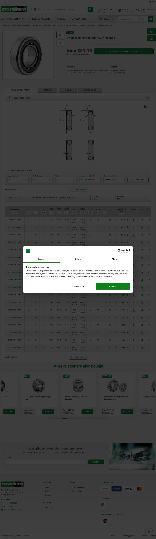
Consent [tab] (41, 259)
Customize (76, 286)
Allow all (113, 286)
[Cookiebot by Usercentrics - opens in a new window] (119, 251)
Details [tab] (78, 259)
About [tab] (114, 259)
